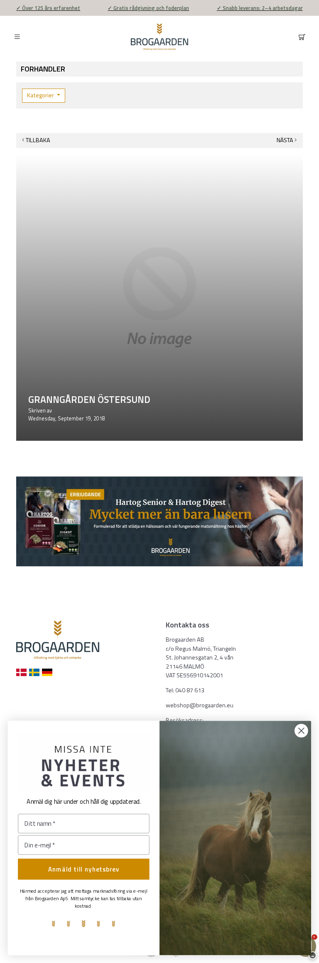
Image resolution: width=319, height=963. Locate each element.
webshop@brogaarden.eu (199, 705)
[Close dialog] (301, 731)
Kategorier (41, 95)
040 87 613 (189, 690)
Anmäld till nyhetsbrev (83, 869)
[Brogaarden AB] (159, 36)
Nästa (285, 140)
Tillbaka (38, 140)
